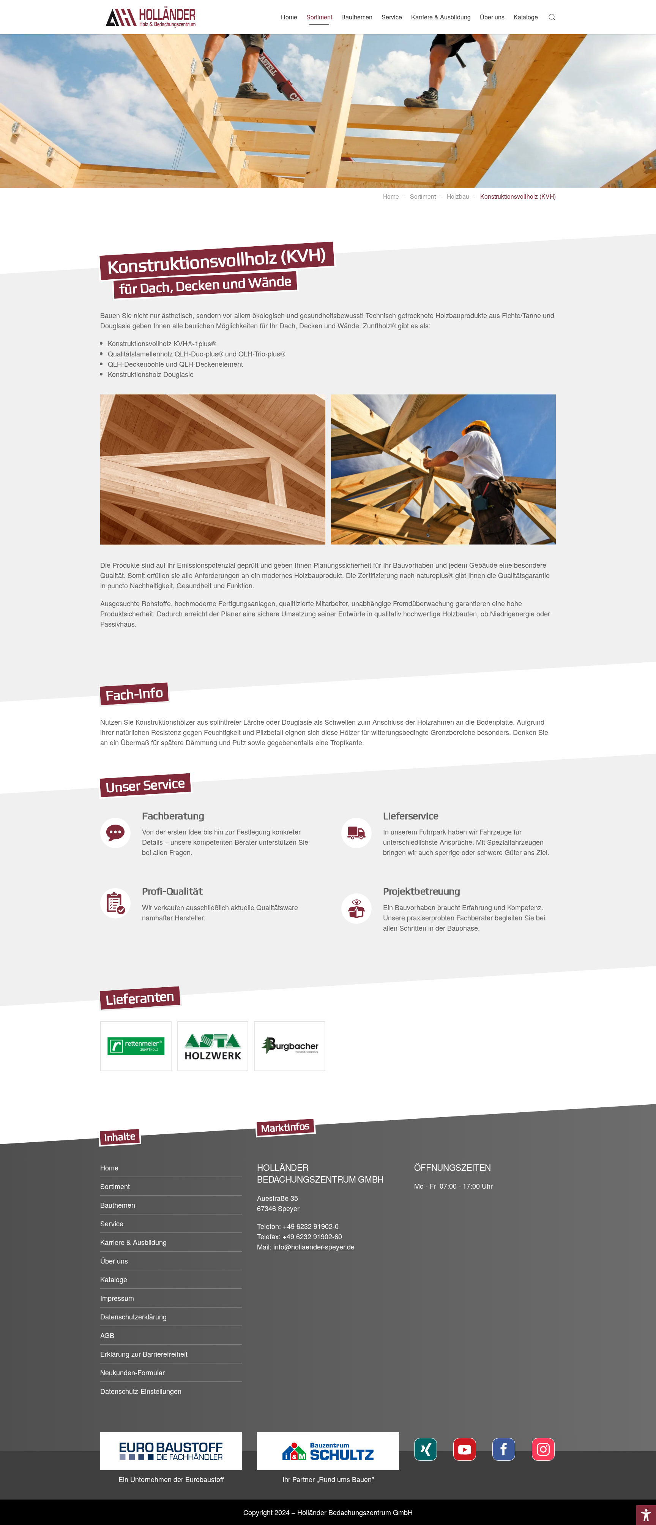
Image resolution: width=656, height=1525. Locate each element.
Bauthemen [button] (356, 17)
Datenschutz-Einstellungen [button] (140, 1391)
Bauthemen (117, 1205)
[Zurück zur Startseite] (153, 17)
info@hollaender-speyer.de (314, 1246)
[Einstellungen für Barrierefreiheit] (646, 1515)
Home (289, 17)
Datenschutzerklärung (133, 1316)
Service (392, 17)
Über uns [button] (492, 17)
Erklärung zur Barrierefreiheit (144, 1354)
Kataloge (526, 17)
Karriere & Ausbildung (441, 17)
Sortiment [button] (319, 17)
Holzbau (458, 196)
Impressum (117, 1298)
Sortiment (423, 196)
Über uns (114, 1260)
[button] (552, 17)
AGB (107, 1335)
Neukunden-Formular (132, 1372)
